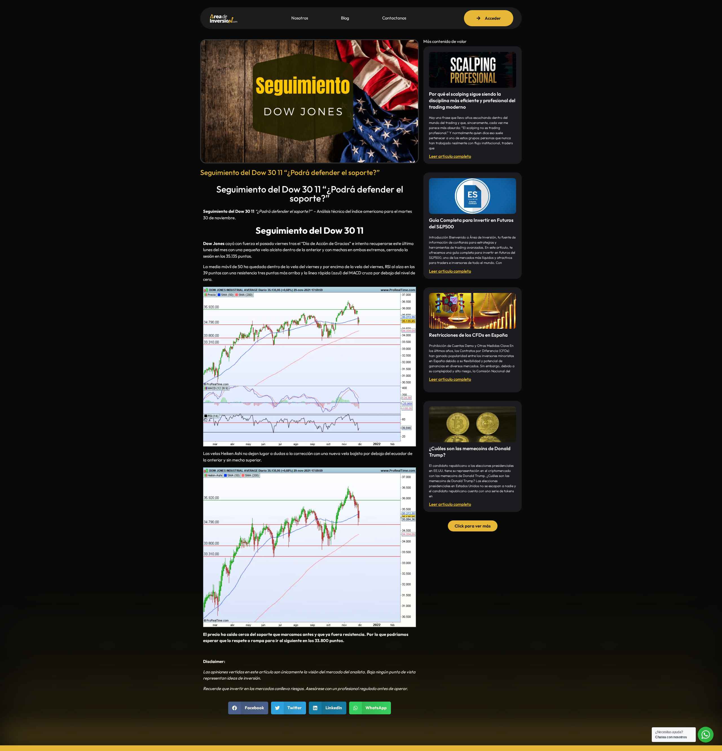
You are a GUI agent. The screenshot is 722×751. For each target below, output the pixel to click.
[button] (248, 708)
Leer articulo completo (450, 156)
